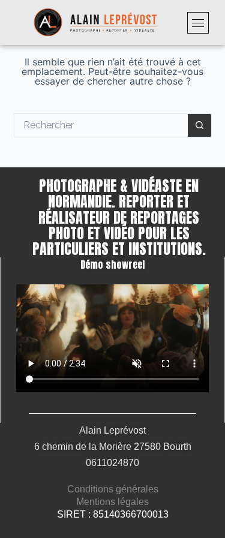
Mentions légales (112, 502)
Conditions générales (112, 489)
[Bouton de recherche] (200, 125)
